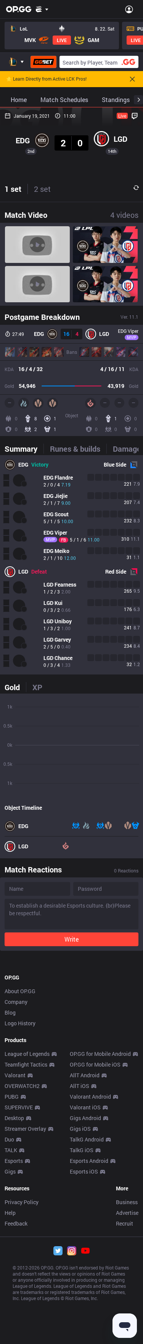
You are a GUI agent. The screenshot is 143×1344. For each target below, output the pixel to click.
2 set (42, 189)
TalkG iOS (81, 1150)
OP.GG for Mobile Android (100, 1053)
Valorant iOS (85, 1107)
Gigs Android (85, 1118)
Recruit (124, 1223)
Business (127, 1202)
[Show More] (42, 9)
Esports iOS (84, 1171)
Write (71, 939)
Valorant (15, 1075)
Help (10, 1212)
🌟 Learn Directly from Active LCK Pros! (46, 79)
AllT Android (85, 1075)
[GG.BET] (43, 62)
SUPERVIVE (19, 1107)
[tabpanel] (71, 565)
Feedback (16, 1223)
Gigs (10, 1171)
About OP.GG (20, 991)
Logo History (20, 1023)
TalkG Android (87, 1139)
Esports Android (89, 1160)
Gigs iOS (80, 1128)
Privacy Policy (22, 1202)
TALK (11, 1150)
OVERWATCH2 (22, 1085)
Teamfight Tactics (26, 1064)
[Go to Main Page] (18, 9)
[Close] (132, 79)
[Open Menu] (129, 9)
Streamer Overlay (25, 1128)
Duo (9, 1139)
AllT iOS (79, 1085)
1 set (13, 189)
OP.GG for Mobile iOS (95, 1064)
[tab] (24, 449)
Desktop (14, 1118)
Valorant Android (90, 1096)
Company (16, 1001)
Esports (14, 1160)
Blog (10, 1012)
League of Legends (27, 1053)
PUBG (12, 1096)
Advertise (127, 1212)
